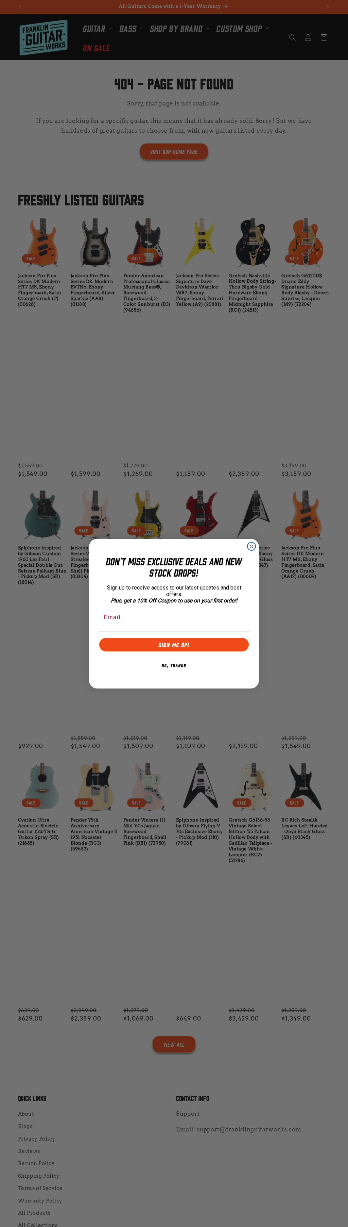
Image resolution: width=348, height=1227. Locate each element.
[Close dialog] (251, 546)
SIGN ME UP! (174, 644)
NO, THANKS (174, 665)
